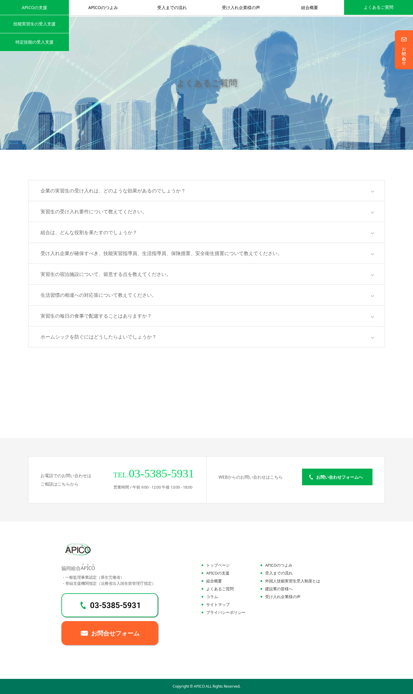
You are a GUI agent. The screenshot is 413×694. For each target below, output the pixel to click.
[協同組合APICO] (78, 554)
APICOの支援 (34, 7)
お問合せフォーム (115, 633)
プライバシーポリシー (226, 612)
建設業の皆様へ (279, 589)
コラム (212, 597)
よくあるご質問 (378, 7)
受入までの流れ (172, 7)
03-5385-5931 (115, 605)
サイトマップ (218, 605)
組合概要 (309, 7)
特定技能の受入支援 (34, 42)
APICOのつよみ (103, 7)
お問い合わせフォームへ (339, 477)
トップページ (218, 565)
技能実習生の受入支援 (34, 24)
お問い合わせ (404, 53)
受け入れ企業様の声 (241, 7)
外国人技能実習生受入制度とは (292, 581)
